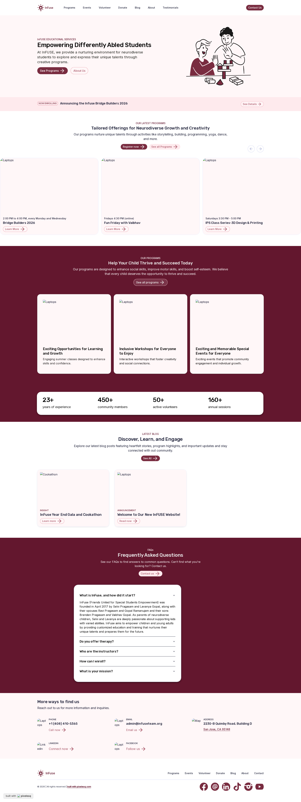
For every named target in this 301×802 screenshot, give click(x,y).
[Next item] (260, 148)
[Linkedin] (226, 787)
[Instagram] (248, 787)
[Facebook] (204, 787)
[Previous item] (251, 148)
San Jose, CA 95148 (216, 729)
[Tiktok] (237, 787)
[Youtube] (259, 787)
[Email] (215, 787)
